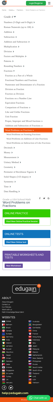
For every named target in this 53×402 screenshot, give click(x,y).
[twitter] (11, 387)
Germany (9, 337)
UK (7, 379)
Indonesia (36, 340)
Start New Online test (16, 242)
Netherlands (37, 355)
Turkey (8, 376)
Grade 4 (11, 10)
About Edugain (7, 302)
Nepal (8, 355)
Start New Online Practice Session (22, 221)
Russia (35, 364)
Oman (8, 358)
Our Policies (6, 307)
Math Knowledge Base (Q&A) (13, 312)
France (35, 334)
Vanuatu (9, 383)
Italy (34, 343)
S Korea (9, 367)
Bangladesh (37, 325)
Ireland (8, 343)
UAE (34, 376)
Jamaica (9, 346)
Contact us (6, 304)
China (35, 331)
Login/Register (36, 3)
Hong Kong (37, 337)
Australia (36, 321)
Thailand (36, 373)
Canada (9, 331)
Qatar (8, 364)
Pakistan (9, 361)
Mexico (35, 352)
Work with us (7, 310)
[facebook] (4, 387)
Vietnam (36, 383)
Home (4, 10)
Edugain (4, 3)
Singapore (10, 370)
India (8, 340)
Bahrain (9, 325)
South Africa (37, 370)
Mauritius (9, 352)
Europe (9, 334)
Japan (35, 346)
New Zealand (38, 358)
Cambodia (36, 328)
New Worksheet (13, 266)
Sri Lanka (9, 373)
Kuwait (8, 349)
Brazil (8, 328)
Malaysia (36, 349)
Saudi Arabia (37, 367)
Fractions (20, 10)
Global (8, 321)
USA (34, 379)
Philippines (37, 361)
